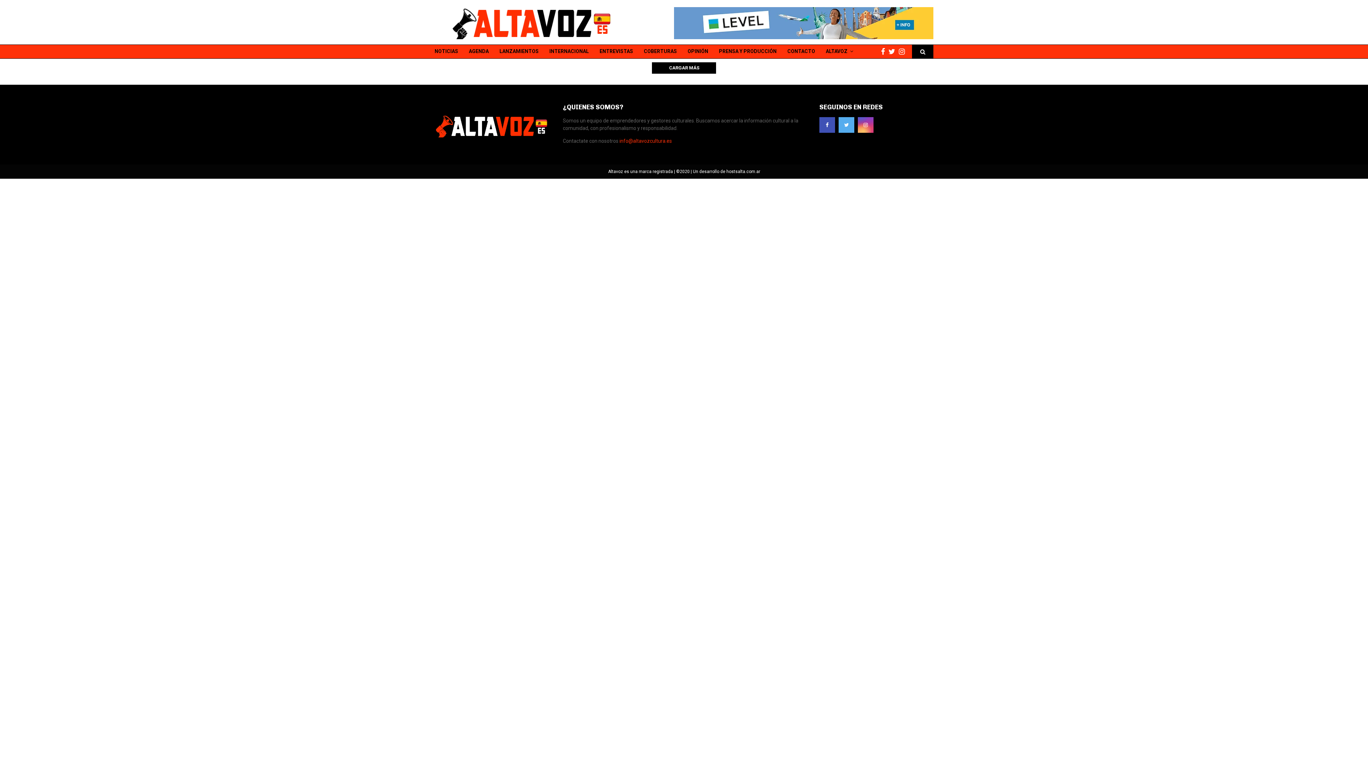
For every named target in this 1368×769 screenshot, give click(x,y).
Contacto (801, 51)
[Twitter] (893, 52)
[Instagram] (903, 52)
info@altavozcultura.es (646, 141)
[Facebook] (884, 52)
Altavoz (837, 51)
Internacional (569, 51)
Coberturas (660, 51)
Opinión (698, 51)
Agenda (479, 51)
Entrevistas (616, 51)
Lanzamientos (519, 51)
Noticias (446, 51)
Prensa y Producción (748, 51)
